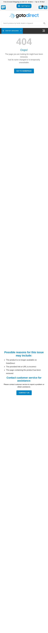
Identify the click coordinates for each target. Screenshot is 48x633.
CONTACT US (24, 393)
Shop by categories (12, 31)
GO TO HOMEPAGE (24, 71)
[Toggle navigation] (44, 31)
